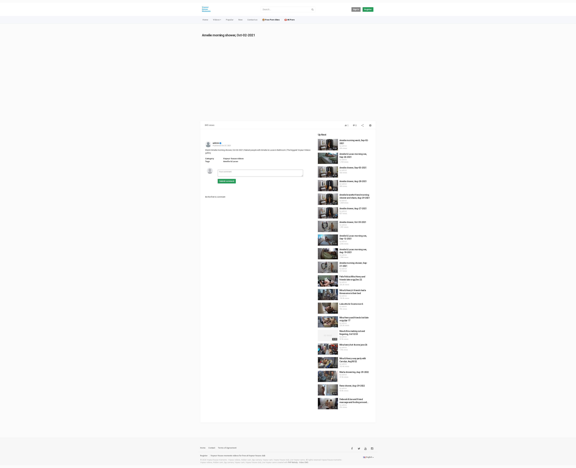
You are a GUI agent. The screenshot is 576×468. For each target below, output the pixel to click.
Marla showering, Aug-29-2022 (354, 372)
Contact (211, 448)
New (240, 20)
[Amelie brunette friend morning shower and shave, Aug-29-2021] (328, 199)
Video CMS (303, 462)
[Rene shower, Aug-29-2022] (328, 390)
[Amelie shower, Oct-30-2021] (328, 226)
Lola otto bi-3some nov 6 (351, 304)
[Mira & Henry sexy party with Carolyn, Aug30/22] (328, 362)
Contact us (252, 20)
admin (216, 143)
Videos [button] (216, 20)
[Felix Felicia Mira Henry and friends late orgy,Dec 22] (328, 281)
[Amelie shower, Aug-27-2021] (328, 213)
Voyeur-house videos (233, 158)
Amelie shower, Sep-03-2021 (352, 167)
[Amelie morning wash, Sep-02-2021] (328, 144)
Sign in (356, 9)
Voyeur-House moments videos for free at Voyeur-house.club (238, 456)
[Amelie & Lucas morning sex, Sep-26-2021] (328, 158)
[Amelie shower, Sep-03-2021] (328, 172)
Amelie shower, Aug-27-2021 (353, 208)
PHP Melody (293, 462)
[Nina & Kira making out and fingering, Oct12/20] (328, 335)
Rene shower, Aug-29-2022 (352, 386)
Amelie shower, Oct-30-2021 (352, 222)
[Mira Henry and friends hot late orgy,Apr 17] (328, 322)
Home (205, 20)
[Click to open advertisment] (258, 81)
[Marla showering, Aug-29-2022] (328, 376)
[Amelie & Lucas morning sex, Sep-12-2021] (328, 240)
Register (368, 9)
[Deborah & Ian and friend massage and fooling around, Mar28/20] (328, 403)
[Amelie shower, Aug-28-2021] (328, 185)
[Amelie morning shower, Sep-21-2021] (328, 267)
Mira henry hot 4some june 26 (353, 345)
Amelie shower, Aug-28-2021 (353, 181)
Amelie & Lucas (230, 161)
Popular (230, 20)
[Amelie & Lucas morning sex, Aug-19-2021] (328, 254)
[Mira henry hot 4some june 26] (328, 349)
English (369, 457)
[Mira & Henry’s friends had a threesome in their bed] (328, 294)
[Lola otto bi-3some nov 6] (328, 308)
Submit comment (226, 181)
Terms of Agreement (227, 448)
